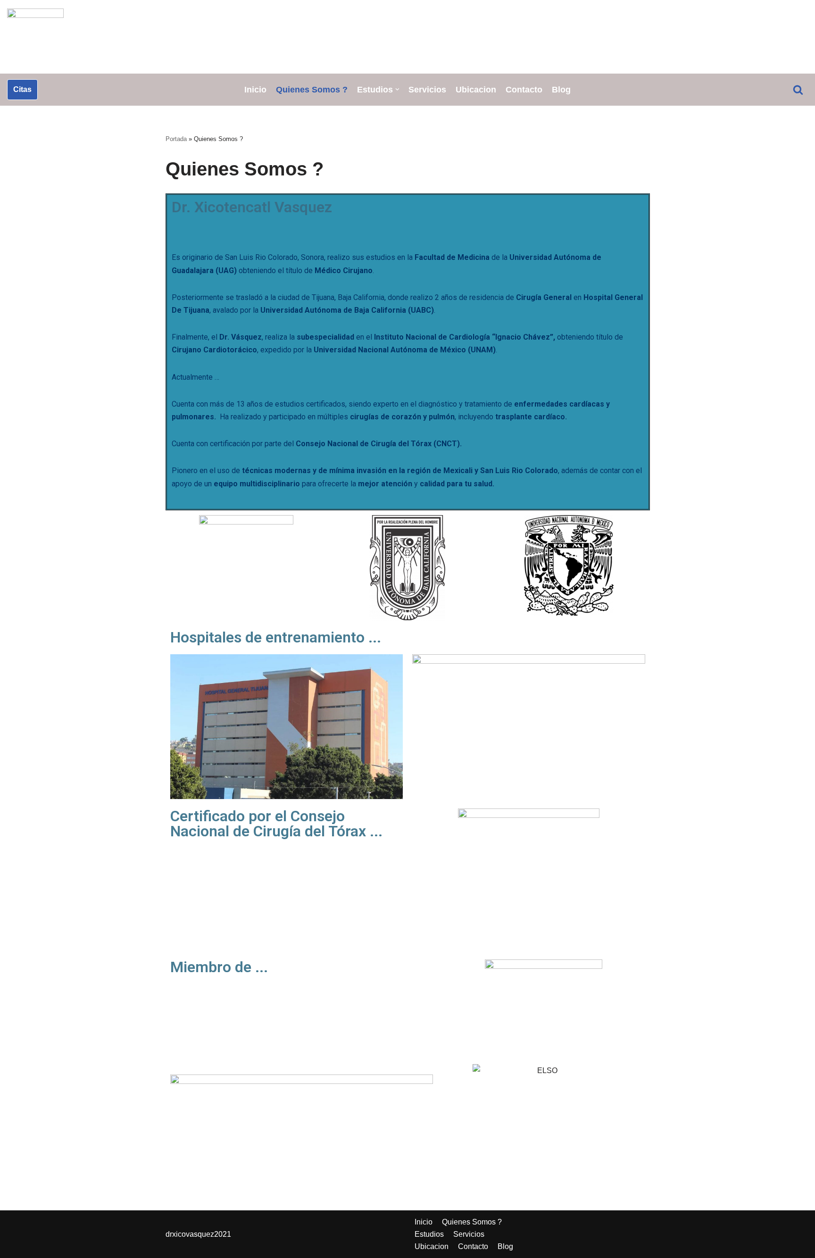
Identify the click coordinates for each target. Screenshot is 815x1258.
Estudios (429, 1234)
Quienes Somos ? (312, 89)
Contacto (524, 89)
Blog (561, 89)
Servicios (427, 89)
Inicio (255, 89)
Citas (22, 89)
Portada (176, 138)
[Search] (798, 89)
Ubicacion (476, 89)
